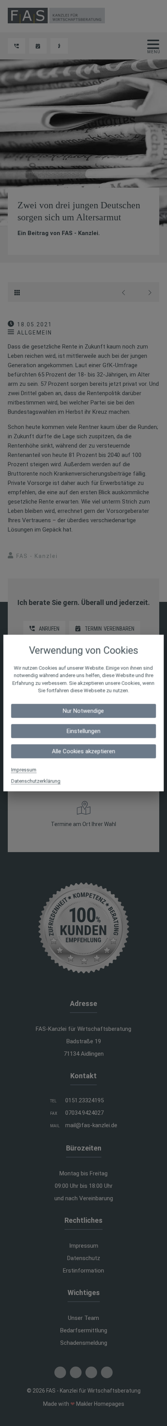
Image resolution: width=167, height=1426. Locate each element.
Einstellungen (83, 730)
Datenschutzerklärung (36, 781)
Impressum (24, 769)
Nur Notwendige (83, 710)
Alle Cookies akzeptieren (83, 751)
